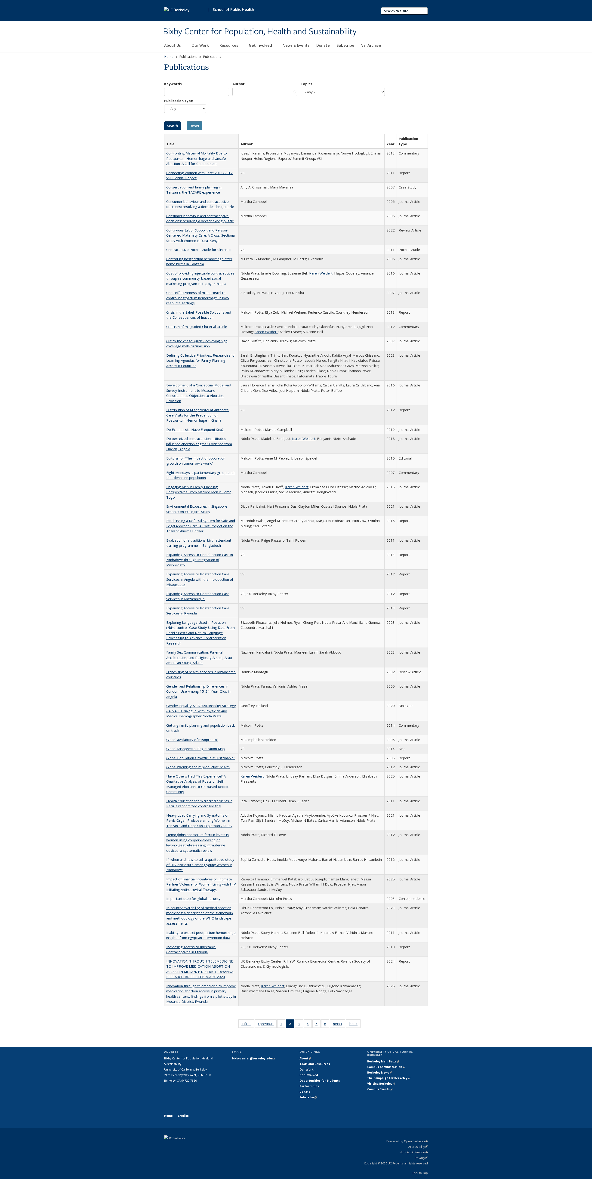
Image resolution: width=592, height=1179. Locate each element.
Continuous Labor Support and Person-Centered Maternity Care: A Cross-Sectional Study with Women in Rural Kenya (200, 235)
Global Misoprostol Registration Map (195, 748)
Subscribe (345, 45)
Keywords (173, 83)
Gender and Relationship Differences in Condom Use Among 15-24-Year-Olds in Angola (198, 691)
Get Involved (261, 45)
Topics (306, 83)
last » (355, 1024)
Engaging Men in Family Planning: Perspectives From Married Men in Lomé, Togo (199, 492)
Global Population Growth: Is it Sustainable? (200, 758)
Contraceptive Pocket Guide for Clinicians (198, 249)
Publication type (178, 100)
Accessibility (418, 1147)
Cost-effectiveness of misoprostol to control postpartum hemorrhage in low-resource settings (197, 297)
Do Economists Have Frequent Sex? (195, 429)
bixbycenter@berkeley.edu (253, 1058)
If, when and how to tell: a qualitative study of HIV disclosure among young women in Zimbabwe (200, 864)
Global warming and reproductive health (198, 767)
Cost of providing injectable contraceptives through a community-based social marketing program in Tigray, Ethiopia (200, 278)
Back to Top (420, 1173)
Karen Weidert (321, 273)
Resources (229, 45)
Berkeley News (379, 1072)
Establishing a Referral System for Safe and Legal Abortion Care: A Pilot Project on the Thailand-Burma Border (200, 525)
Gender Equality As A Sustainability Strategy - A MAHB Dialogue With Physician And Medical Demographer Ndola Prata (201, 710)
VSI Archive (371, 45)
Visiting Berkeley (381, 1084)
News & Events (296, 45)
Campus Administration (386, 1067)
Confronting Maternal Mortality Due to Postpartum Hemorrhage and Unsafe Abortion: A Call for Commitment (196, 158)
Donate (323, 45)
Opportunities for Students (319, 1081)
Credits (183, 1116)
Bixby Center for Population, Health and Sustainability (260, 31)
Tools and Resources (314, 1064)
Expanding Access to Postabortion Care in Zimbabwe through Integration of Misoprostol (199, 559)
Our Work (200, 45)
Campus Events (379, 1089)
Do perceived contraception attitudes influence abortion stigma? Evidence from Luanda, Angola (199, 443)
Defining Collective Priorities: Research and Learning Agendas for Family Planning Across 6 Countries (200, 360)
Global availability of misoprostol (192, 739)
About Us (173, 45)
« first (247, 1024)
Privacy (421, 1158)
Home (168, 56)
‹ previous (267, 1024)
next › (339, 1024)
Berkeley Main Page (383, 1061)
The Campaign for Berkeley (388, 1078)
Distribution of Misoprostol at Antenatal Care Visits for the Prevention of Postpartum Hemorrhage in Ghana (197, 415)
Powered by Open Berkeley (407, 1141)
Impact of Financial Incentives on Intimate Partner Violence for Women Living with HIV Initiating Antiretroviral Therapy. (201, 884)
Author (238, 83)
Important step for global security (193, 898)
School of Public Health (233, 9)
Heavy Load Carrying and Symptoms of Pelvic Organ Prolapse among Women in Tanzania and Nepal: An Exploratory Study (199, 820)
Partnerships (309, 1086)
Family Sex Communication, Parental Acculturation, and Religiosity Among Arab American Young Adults (199, 657)
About (305, 1058)
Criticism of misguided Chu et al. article (196, 326)
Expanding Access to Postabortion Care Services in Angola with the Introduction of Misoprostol (199, 579)
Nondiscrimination (414, 1152)
